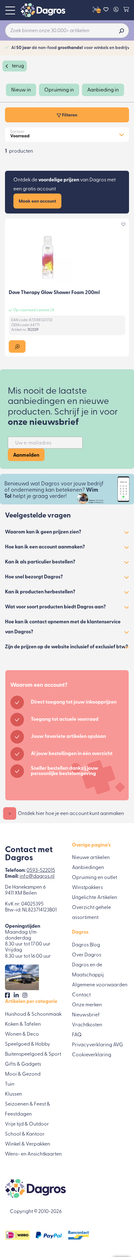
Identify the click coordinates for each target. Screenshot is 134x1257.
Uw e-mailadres (33, 443)
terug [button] (17, 66)
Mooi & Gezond (23, 1074)
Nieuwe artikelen (91, 857)
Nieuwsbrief (86, 1015)
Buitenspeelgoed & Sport (33, 1054)
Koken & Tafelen (23, 1024)
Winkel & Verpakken (27, 1144)
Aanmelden (26, 455)
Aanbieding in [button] (103, 90)
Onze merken (87, 1005)
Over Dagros (86, 955)
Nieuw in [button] (21, 90)
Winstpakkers (87, 887)
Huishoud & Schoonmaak (33, 1014)
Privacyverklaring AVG (97, 1045)
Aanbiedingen (88, 867)
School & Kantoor (25, 1134)
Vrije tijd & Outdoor (27, 1124)
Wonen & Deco (22, 1034)
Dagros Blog (86, 945)
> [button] (9, 813)
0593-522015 (40, 870)
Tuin (9, 1084)
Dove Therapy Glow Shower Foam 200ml (54, 292)
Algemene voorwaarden (99, 985)
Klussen (13, 1094)
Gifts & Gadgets (23, 1064)
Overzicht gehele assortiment (91, 912)
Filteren (69, 115)
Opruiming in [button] (59, 90)
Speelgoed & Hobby (27, 1044)
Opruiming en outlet (94, 877)
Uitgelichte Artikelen (94, 897)
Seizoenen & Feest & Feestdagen (27, 1109)
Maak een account (37, 201)
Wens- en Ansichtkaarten (33, 1154)
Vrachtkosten (87, 1025)
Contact (81, 995)
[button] (17, 346)
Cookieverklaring (91, 1055)
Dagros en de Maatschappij (88, 970)
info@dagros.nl (37, 876)
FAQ (77, 1035)
